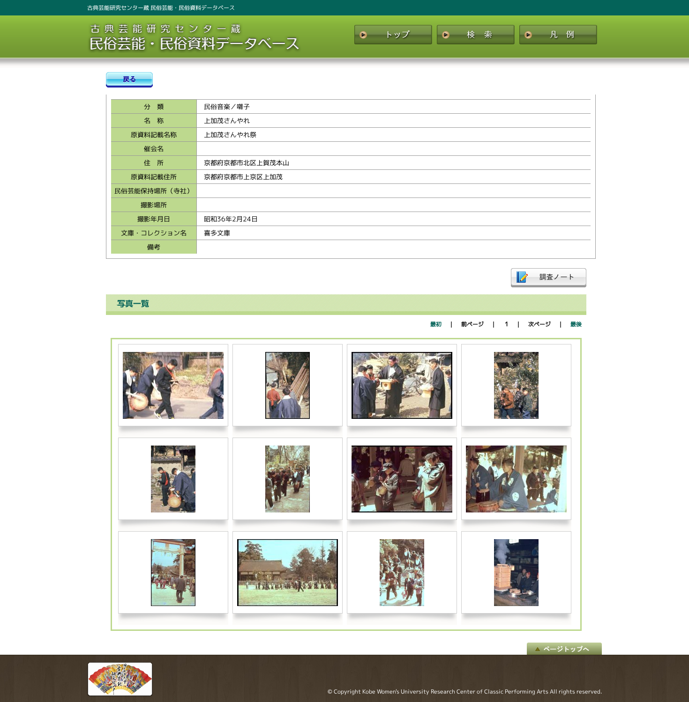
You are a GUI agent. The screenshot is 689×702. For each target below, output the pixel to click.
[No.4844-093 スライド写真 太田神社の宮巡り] (516, 510)
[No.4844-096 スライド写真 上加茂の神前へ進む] (402, 604)
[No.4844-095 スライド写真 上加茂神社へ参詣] (287, 604)
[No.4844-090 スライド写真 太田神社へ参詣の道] (173, 510)
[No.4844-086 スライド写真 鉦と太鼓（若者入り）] (173, 417)
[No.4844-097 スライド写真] (516, 604)
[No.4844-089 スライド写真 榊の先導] (516, 417)
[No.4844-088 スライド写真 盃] (402, 417)
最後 (576, 324)
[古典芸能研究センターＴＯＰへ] (120, 694)
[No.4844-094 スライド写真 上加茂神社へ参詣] (173, 604)
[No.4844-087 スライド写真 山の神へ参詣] (287, 417)
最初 (436, 324)
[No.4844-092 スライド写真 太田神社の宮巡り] (402, 510)
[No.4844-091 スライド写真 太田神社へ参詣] (287, 510)
